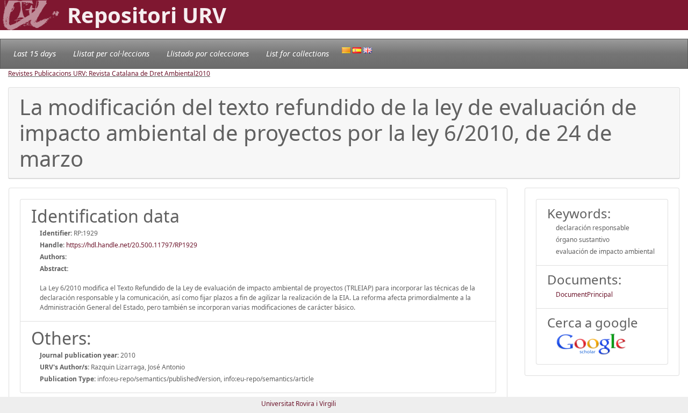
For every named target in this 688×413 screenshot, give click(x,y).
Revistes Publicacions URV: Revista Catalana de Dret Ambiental (101, 73)
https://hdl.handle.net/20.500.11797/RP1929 (131, 245)
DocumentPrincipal (584, 294)
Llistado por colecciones (208, 53)
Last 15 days (34, 53)
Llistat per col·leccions (111, 53)
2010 (202, 73)
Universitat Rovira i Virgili (298, 403)
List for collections (297, 53)
